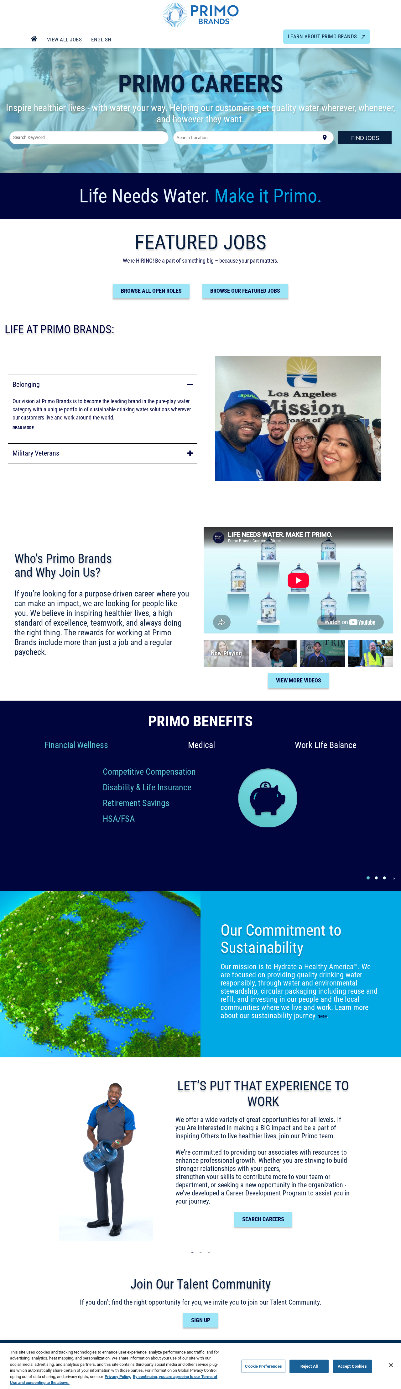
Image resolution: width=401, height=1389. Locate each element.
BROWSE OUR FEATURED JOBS (245, 290)
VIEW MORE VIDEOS (298, 680)
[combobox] (89, 137)
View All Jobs (64, 39)
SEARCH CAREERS (263, 1219)
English (101, 39)
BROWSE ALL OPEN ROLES (151, 290)
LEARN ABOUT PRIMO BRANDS (323, 36)
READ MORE (23, 427)
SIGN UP (200, 1320)
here (322, 1016)
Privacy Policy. (118, 1376)
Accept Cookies (352, 1366)
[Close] (391, 1365)
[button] (103, 384)
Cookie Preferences (263, 1366)
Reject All (309, 1366)
